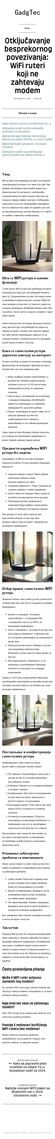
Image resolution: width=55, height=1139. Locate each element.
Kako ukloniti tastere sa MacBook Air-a (26, 123)
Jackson (37, 98)
